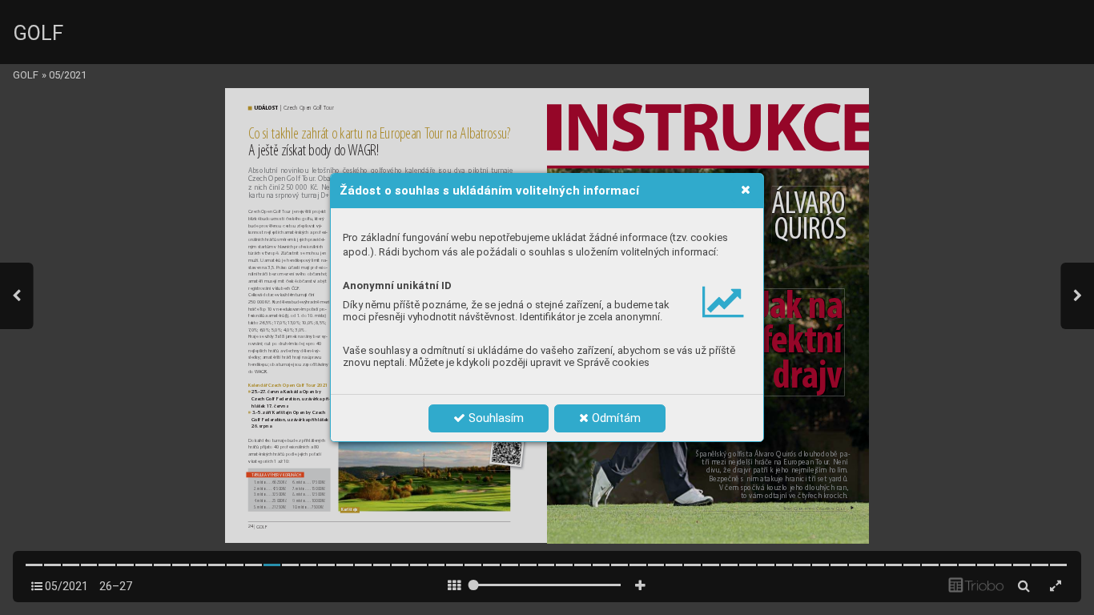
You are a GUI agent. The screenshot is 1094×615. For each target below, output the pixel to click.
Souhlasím (494, 418)
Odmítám (615, 418)
